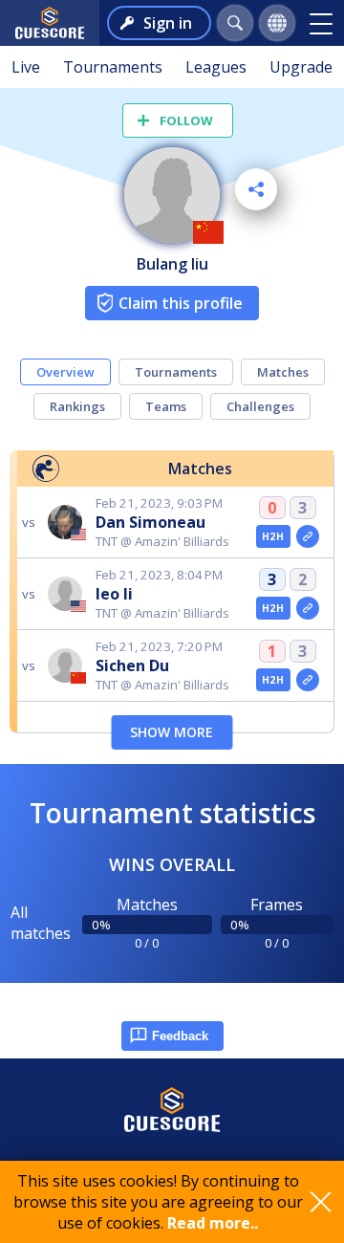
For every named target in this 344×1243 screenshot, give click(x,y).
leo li (114, 593)
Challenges (260, 406)
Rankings (77, 406)
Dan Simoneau (150, 522)
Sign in (167, 22)
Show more (171, 732)
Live (25, 66)
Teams (165, 406)
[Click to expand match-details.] (307, 536)
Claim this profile (180, 303)
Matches (283, 372)
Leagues (216, 66)
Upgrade (301, 66)
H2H (273, 536)
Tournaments (112, 66)
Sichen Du (132, 665)
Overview (65, 372)
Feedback (180, 1036)
